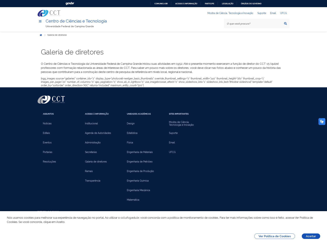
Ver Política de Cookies (275, 236)
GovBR (70, 3)
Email (273, 13)
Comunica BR (161, 3)
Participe (209, 3)
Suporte (261, 13)
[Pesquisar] (285, 23)
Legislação (227, 3)
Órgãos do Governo (251, 3)
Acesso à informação (186, 3)
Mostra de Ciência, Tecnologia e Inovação (230, 13)
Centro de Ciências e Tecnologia (76, 21)
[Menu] (40, 21)
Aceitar (311, 236)
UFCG (283, 13)
